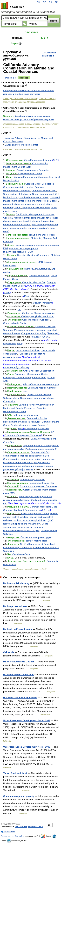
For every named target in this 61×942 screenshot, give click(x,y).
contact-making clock (36, 540)
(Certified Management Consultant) (38, 449)
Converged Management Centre (31, 374)
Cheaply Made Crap (39, 275)
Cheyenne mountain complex (18, 187)
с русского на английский (49, 54)
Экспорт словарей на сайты (12, 836)
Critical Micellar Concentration (38, 370)
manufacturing (42, 268)
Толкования (30, 32)
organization (9, 343)
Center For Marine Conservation (38, 313)
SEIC (55, 160)
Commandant (47, 194)
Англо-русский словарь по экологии (20, 98)
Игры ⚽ (16, 43)
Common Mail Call (40, 452)
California (8, 652)
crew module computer (15, 228)
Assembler (52, 333)
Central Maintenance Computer (32, 170)
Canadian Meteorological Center (21, 144)
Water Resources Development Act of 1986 (26, 720)
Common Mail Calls (45, 326)
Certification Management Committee (35, 214)
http (5, 503)
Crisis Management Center (35, 513)
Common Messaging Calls (43, 506)
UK (19, 309)
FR (56, 2)
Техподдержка (21, 826)
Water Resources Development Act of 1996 (26, 746)
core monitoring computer (45, 224)
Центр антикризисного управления (21, 523)
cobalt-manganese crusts (42, 234)
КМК (25, 384)
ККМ (5, 248)
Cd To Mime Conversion (26, 415)
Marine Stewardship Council (18, 661)
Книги (44, 37)
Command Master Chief (44, 190)
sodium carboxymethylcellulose (30, 520)
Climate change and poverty (18, 796)
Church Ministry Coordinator (17, 547)
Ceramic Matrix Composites (39, 183)
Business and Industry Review (20, 697)
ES (50, 2)
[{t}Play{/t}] (26, 85)
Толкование (9, 77)
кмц (25, 391)
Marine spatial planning (16, 583)
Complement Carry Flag (33, 333)
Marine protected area (15, 606)
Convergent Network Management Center (24, 377)
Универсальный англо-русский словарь (21, 124)
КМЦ (20, 428)
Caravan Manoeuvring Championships (33, 177)
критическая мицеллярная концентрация (38, 245)
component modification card (27, 221)
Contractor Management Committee (22, 435)
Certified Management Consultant (37, 544)
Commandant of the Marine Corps (20, 194)
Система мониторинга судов (35, 537)
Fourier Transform (42, 302)
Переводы (16, 37)
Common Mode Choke (15, 323)
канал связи (27, 459)
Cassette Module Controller (36, 319)
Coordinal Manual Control (16, 217)
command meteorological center (41, 200)
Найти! (53, 20)
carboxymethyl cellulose (16, 367)
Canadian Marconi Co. (33, 282)
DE (44, 2)
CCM (30, 251)
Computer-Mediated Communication (39, 500)
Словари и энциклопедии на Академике (28, 12)
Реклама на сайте (35, 826)
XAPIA (45, 336)
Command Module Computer (42, 387)
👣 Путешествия (8, 832)
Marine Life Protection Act (17, 629)
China (7, 292)
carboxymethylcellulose (28, 350)
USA (26, 296)
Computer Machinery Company (19, 330)
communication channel (15, 455)
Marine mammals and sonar (18, 674)
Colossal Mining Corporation (17, 398)
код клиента (34, 228)
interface (36, 336)
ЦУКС (50, 520)
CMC (41, 149)
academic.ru (12, 5)
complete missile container (36, 207)
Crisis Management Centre (38, 160)
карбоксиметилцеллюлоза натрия (21, 530)
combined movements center (33, 197)
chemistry (29, 268)
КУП (53, 432)
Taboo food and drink (15, 773)
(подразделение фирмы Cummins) (29, 425)
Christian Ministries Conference (33, 255)
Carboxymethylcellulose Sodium (37, 316)
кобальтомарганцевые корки (43, 384)
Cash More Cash (21, 554)
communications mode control (18, 204)
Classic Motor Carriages (39, 394)
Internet (46, 510)
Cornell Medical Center (30, 173)
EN (38, 2)
